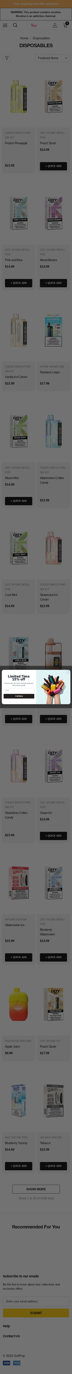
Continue (19, 696)
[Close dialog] (68, 672)
